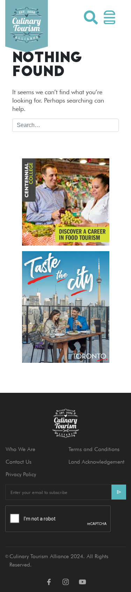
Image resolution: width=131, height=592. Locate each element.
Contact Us (18, 461)
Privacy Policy (21, 474)
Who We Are (20, 449)
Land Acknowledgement (96, 461)
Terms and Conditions (93, 449)
